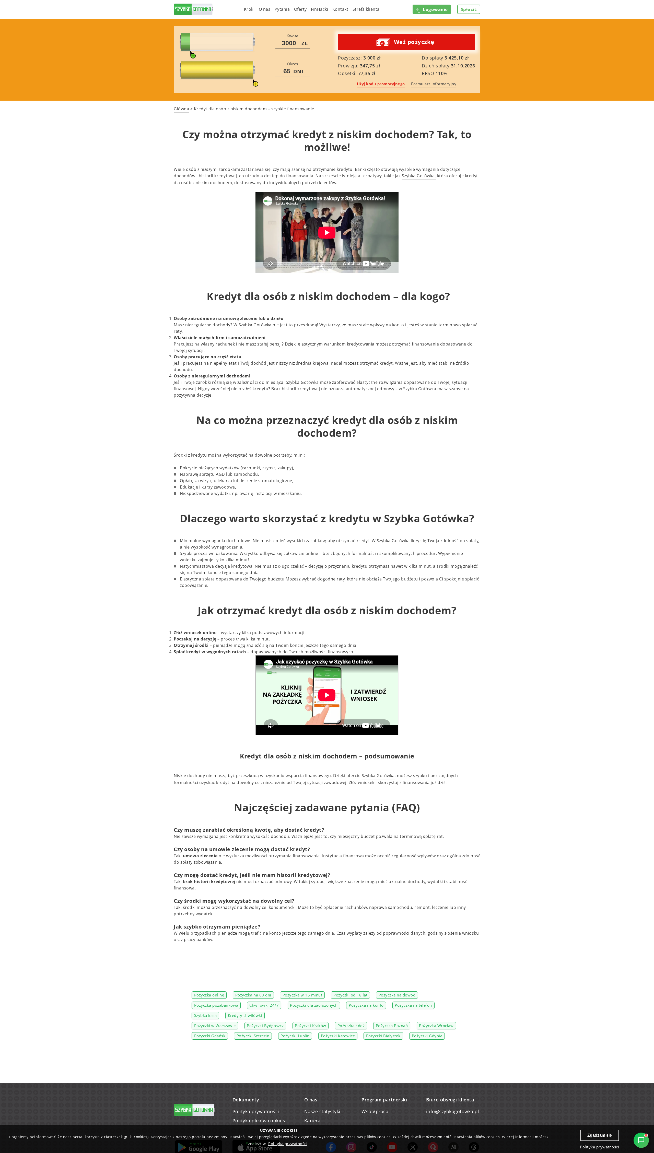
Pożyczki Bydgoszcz (265, 1025)
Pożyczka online (209, 995)
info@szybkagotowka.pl (452, 1111)
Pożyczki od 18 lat (350, 995)
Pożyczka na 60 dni (253, 995)
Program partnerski (384, 1100)
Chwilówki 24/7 (264, 1005)
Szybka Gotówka (378, 775)
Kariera (312, 1121)
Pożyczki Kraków (310, 1025)
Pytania (282, 9)
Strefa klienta (366, 9)
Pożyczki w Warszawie (215, 1025)
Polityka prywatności (255, 1111)
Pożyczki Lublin (295, 1036)
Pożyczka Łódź (351, 1025)
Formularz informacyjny (433, 83)
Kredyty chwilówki (245, 1015)
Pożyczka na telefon (413, 1005)
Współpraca (374, 1111)
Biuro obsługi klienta (450, 1100)
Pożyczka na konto (366, 1005)
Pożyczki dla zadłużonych (313, 1005)
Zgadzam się (599, 1135)
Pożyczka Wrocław (436, 1025)
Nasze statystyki (322, 1111)
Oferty (300, 9)
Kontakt (340, 9)
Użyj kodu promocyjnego (381, 83)
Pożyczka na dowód (397, 995)
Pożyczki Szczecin (253, 1036)
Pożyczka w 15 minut (302, 995)
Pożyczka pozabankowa (216, 1005)
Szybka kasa (205, 1015)
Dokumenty (245, 1100)
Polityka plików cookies (258, 1121)
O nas (265, 9)
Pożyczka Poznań (392, 1025)
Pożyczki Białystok (383, 1036)
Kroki (249, 9)
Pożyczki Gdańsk (210, 1036)
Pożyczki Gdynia (427, 1036)
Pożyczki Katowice (338, 1036)
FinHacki (319, 9)
